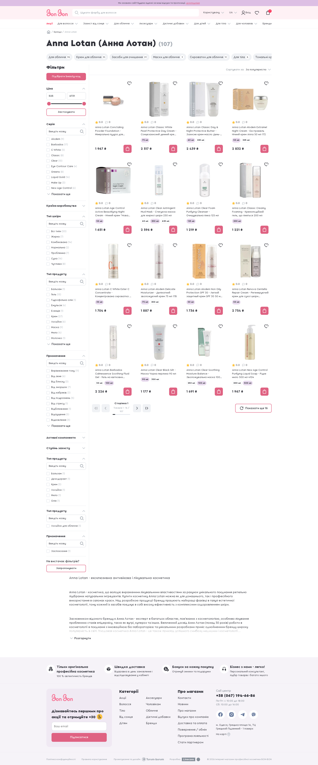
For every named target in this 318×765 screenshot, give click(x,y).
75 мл (145, 140)
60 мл (191, 140)
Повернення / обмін (192, 729)
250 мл (155, 221)
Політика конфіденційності (61, 759)
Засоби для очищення (129, 57)
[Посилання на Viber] (253, 714)
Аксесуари (146, 23)
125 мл (191, 221)
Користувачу (211, 12)
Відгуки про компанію (193, 716)
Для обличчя (122, 23)
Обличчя (152, 710)
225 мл (200, 140)
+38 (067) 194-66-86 (235, 696)
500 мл (247, 383)
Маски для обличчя (168, 57)
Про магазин (187, 710)
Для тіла (221, 23)
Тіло (122, 710)
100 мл (109, 383)
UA (231, 12)
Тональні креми (268, 57)
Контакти (184, 697)
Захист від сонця (93, 23)
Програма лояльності (193, 735)
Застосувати (66, 112)
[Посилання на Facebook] (220, 714)
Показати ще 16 (256, 408)
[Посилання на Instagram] (231, 714)
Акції (49, 23)
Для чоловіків (244, 23)
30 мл (99, 302)
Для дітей (200, 23)
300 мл (155, 379)
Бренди (267, 23)
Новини (183, 704)
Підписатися (79, 737)
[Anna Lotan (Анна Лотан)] (113, 117)
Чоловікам (153, 704)
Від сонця (126, 716)
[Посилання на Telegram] (242, 714)
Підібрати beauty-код (66, 76)
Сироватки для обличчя (208, 57)
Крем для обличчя (90, 57)
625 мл (165, 221)
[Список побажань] (129, 83)
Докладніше (193, 3)
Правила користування (94, 759)
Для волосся (65, 23)
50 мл (236, 140)
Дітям (123, 723)
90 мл (145, 379)
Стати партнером (190, 742)
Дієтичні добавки (173, 23)
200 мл (237, 221)
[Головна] (48, 32)
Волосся (125, 704)
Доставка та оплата (192, 723)
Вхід (247, 12)
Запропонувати (66, 568)
